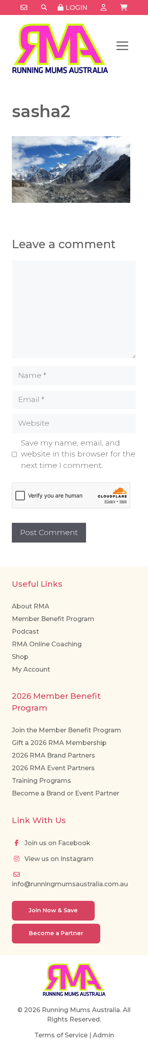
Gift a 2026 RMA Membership (59, 743)
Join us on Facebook (56, 843)
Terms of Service (61, 1035)
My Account (31, 669)
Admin (103, 1035)
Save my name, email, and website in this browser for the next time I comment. (78, 454)
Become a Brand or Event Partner (65, 793)
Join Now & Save (53, 910)
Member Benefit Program (53, 619)
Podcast (25, 631)
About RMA (30, 606)
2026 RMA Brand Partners (53, 755)
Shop (20, 657)
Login (76, 7)
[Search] (44, 8)
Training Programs (41, 780)
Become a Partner (56, 933)
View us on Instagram (58, 859)
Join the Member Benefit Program (66, 730)
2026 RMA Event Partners (53, 768)
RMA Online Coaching (47, 644)
